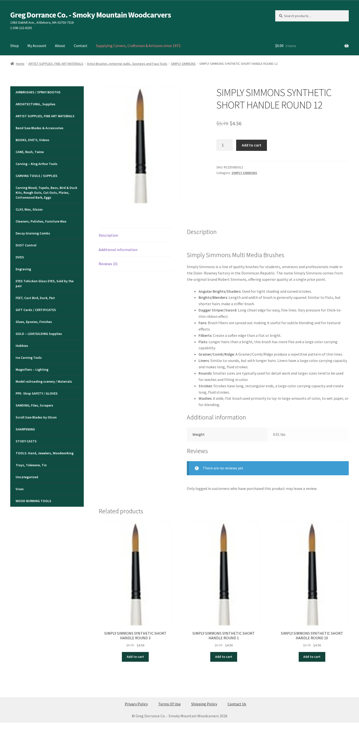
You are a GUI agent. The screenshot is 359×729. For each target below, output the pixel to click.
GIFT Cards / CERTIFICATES (36, 310)
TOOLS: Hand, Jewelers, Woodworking (45, 453)
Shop (14, 45)
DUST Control (26, 245)
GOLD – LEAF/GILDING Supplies (39, 333)
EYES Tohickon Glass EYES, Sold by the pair (45, 283)
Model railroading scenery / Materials (44, 381)
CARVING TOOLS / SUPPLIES (36, 176)
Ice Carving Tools (29, 357)
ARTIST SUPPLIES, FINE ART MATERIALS (55, 63)
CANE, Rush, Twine (30, 152)
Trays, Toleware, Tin (31, 465)
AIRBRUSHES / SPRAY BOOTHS (38, 92)
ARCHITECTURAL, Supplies (35, 104)
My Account (36, 45)
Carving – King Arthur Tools (36, 164)
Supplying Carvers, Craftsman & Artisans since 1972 (138, 45)
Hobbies (22, 345)
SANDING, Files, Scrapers (34, 405)
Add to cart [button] (135, 656)
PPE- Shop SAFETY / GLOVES (37, 393)
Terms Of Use (169, 703)
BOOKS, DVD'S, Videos (32, 140)
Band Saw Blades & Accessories (39, 128)
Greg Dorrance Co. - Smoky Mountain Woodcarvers (90, 15)
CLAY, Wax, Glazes (29, 209)
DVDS (20, 257)
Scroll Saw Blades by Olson (36, 417)
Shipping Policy (204, 703)
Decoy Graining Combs (33, 233)
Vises (20, 489)
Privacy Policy (136, 703)
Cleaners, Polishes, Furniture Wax (41, 221)
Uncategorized (27, 477)
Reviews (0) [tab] (108, 263)
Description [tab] (108, 235)
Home (20, 63)
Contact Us (237, 703)
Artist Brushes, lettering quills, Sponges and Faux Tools (127, 63)
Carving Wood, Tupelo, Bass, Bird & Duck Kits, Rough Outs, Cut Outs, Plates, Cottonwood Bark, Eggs (46, 192)
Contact (80, 45)
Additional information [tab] (118, 249)
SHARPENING (25, 429)
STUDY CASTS (26, 441)
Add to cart (251, 145)
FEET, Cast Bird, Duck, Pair (35, 298)
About (60, 45)
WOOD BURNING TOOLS (33, 501)
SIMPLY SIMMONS (183, 63)
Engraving (23, 269)
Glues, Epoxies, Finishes (34, 322)
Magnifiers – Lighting (32, 369)
